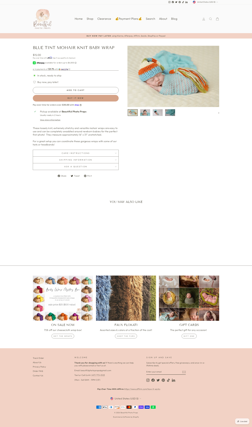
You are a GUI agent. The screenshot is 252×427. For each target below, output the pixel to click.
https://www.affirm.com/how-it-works (142, 389)
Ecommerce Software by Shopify (126, 417)
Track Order (38, 358)
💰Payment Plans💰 (128, 19)
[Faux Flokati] (126, 298)
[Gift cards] (189, 298)
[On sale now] (63, 298)
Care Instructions (76, 153)
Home (79, 19)
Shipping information (75, 160)
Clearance (104, 19)
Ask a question (75, 166)
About (163, 19)
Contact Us (38, 375)
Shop (90, 19)
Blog (174, 19)
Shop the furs (126, 336)
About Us (37, 362)
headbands (47, 144)
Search (150, 19)
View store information (50, 120)
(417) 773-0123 (98, 375)
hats (35, 144)
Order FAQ (38, 371)
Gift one (189, 336)
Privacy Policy (39, 366)
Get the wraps (63, 336)
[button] (76, 69)
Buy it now (76, 98)
